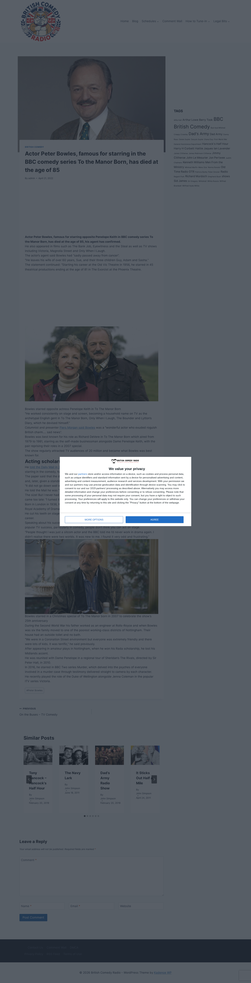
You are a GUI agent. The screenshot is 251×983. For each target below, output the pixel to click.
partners (82, 474)
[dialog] (125, 491)
